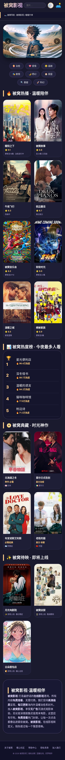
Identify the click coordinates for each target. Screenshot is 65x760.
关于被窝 (8, 747)
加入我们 (56, 747)
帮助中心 (32, 747)
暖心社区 (20, 747)
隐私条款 (44, 747)
